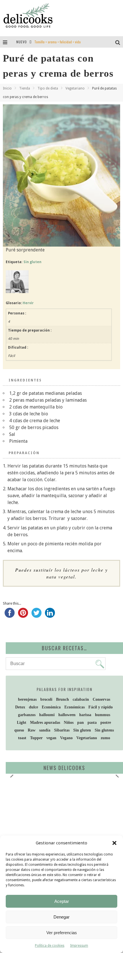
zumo (105, 738)
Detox (20, 707)
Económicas (74, 707)
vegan (51, 738)
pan (80, 722)
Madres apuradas (45, 722)
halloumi (47, 715)
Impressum (79, 946)
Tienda (24, 88)
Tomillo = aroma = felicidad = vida (57, 41)
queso (19, 730)
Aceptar (61, 901)
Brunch (62, 699)
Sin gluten (32, 262)
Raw (31, 730)
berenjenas (27, 699)
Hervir (28, 303)
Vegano (66, 738)
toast (22, 738)
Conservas (101, 699)
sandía (44, 730)
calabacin (81, 699)
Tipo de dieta (47, 88)
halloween (67, 715)
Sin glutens (104, 730)
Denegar (61, 917)
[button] (114, 843)
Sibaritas (62, 730)
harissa (85, 715)
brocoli (46, 699)
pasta (92, 722)
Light (21, 722)
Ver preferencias (61, 932)
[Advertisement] (56, 826)
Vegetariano (75, 88)
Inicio (7, 88)
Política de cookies (49, 946)
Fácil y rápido (100, 707)
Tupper (36, 738)
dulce (33, 707)
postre (105, 722)
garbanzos (26, 715)
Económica (51, 707)
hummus (102, 715)
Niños (69, 722)
